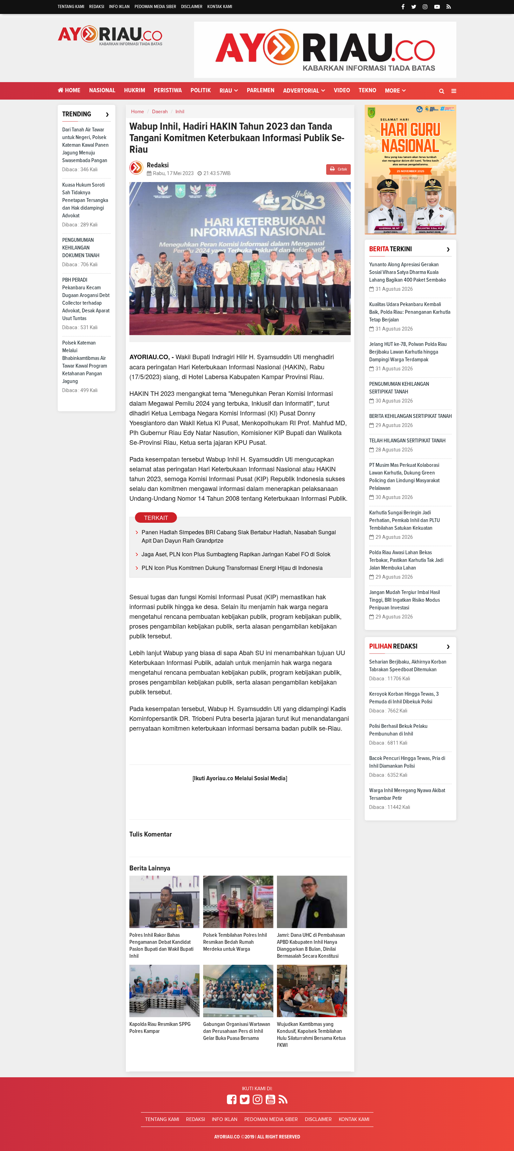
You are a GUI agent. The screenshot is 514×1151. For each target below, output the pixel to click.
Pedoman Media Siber (155, 7)
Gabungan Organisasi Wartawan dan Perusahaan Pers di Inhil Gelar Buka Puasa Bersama (236, 1031)
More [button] (392, 91)
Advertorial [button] (301, 91)
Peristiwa (168, 90)
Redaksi (96, 7)
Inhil (180, 111)
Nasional (102, 90)
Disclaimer (191, 7)
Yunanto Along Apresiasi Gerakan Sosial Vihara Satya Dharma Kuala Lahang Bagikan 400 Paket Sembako (407, 272)
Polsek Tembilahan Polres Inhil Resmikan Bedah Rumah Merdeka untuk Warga (235, 942)
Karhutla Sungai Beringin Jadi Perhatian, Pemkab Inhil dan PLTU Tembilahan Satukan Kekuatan (404, 520)
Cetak (342, 169)
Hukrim (134, 90)
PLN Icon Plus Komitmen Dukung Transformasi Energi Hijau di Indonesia (232, 568)
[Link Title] (231, 1100)
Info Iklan (119, 7)
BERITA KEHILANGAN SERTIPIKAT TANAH (410, 416)
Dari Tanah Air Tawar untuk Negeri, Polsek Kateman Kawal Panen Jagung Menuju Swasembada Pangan (85, 145)
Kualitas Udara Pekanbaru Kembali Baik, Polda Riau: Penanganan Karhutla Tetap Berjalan (409, 312)
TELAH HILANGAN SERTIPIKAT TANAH (407, 440)
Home (72, 90)
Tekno (367, 90)
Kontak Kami (219, 7)
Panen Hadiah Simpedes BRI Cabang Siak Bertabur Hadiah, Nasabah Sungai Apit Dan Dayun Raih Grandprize (239, 536)
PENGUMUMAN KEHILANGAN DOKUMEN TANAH (80, 247)
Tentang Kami (71, 7)
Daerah (160, 111)
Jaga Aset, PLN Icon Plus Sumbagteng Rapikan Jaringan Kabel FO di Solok (236, 554)
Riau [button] (226, 91)
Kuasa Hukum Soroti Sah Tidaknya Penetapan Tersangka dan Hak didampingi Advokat (85, 200)
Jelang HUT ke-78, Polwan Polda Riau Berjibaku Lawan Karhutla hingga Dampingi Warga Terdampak (408, 351)
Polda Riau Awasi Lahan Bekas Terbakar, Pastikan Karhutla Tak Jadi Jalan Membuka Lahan (406, 560)
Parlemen (260, 90)
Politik (201, 90)
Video (342, 90)
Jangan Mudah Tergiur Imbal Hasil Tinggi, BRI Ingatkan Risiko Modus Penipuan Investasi (404, 599)
